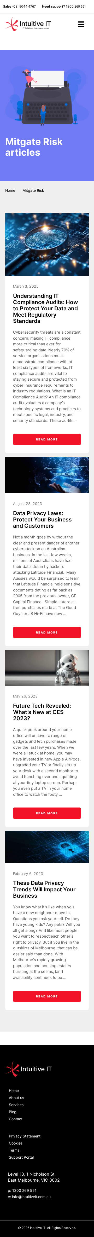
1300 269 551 (76, 6)
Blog (12, 1112)
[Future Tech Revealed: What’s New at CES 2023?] (47, 667)
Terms (14, 1150)
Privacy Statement (24, 1136)
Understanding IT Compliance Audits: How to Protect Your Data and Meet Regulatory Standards (45, 308)
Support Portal (21, 1157)
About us (16, 1097)
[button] (82, 42)
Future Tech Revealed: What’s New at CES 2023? (42, 712)
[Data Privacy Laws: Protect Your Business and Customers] (47, 474)
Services (16, 1104)
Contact (15, 1119)
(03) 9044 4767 (24, 6)
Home (10, 190)
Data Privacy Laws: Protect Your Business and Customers (42, 519)
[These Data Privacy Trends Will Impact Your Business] (47, 846)
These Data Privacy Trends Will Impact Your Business (44, 889)
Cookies (15, 1143)
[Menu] (81, 24)
